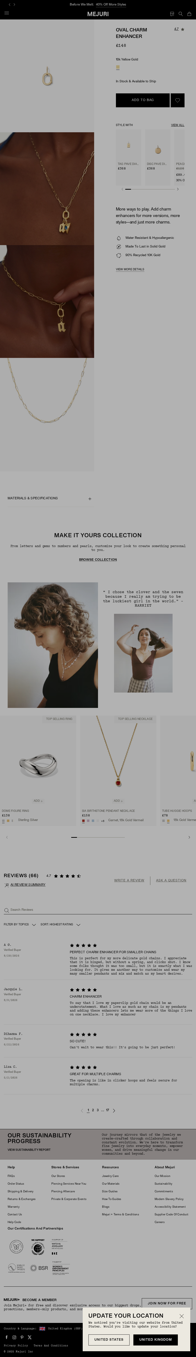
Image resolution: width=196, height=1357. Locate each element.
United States (109, 1339)
